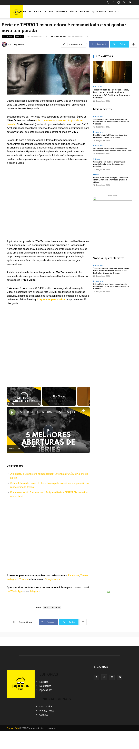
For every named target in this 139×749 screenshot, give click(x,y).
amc (46, 607)
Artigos (60, 11)
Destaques (98, 86)
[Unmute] (13, 404)
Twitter (84, 575)
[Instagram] (118, 2)
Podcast (84, 11)
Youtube (24, 579)
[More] (133, 44)
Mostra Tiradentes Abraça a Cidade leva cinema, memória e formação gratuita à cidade (110, 180)
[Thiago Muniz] (5, 44)
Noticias (7, 36)
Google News (52, 579)
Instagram (12, 579)
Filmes (96, 175)
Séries (19, 36)
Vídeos (73, 11)
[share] (83, 411)
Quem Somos (99, 11)
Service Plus (45, 706)
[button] (107, 2)
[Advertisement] (113, 317)
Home (23, 11)
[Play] (9, 404)
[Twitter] (124, 2)
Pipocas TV (45, 690)
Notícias (34, 11)
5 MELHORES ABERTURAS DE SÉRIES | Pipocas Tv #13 (47, 412)
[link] (12, 412)
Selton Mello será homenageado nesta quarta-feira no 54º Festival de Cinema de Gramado (111, 121)
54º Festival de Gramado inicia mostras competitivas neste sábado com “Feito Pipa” (112, 149)
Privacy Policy (46, 710)
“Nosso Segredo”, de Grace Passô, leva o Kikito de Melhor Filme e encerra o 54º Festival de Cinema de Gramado (111, 93)
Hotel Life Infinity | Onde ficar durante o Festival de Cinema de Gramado (110, 136)
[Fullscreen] (39, 404)
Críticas (48, 11)
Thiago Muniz (19, 44)
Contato (114, 11)
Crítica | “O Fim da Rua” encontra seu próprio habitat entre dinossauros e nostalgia (109, 164)
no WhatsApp (14, 591)
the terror (56, 607)
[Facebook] (112, 2)
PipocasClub (13, 728)
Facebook (73, 575)
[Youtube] (129, 2)
